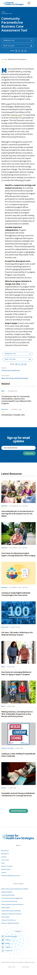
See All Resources (18, 811)
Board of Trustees (6, 866)
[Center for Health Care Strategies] (17, 839)
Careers (3, 872)
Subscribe (29, 453)
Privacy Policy (25, 967)
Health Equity (5, 908)
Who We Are (5, 851)
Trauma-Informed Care (8, 920)
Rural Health (5, 917)
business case (16, 115)
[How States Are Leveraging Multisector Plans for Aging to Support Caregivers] (18, 652)
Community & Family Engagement (12, 898)
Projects (4, 857)
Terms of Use (11, 967)
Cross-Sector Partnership (9, 901)
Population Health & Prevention (11, 914)
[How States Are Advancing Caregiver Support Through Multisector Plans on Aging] (18, 533)
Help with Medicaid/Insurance (10, 876)
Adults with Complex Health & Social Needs (14, 378)
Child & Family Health (8, 895)
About (18, 845)
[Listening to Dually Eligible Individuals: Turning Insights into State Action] (18, 573)
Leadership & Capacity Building (10, 911)
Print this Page (8, 46)
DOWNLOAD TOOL (9, 40)
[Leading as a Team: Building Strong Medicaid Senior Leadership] (18, 733)
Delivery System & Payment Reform (12, 904)
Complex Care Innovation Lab (10, 370)
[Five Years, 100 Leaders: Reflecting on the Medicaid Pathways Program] (18, 612)
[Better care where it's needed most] (13, 3)
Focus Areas (18, 884)
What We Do (5, 854)
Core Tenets (5, 860)
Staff (2, 863)
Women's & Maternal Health (10, 923)
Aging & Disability (6, 892)
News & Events (5, 869)
